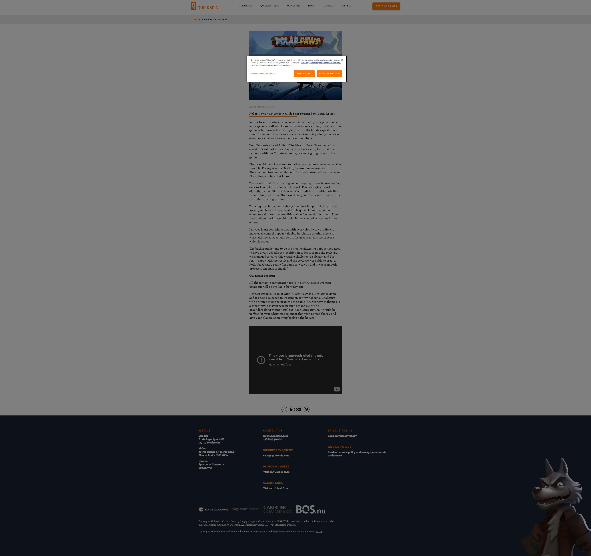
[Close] (342, 60)
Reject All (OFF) (304, 73)
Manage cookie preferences (263, 73)
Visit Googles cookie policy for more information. (321, 63)
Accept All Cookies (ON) (329, 73)
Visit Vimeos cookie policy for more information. (271, 65)
